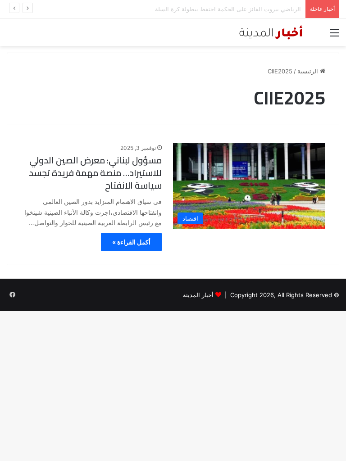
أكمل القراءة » (131, 242)
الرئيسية (308, 71)
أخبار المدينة (198, 294)
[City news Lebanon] (280, 32)
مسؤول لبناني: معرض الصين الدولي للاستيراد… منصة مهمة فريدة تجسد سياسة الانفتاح (95, 173)
